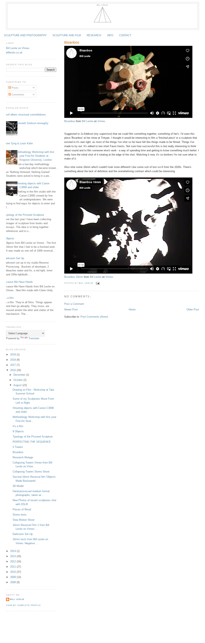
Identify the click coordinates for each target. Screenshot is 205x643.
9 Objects (8, 238)
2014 (13, 551)
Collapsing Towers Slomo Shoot (31, 471)
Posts (14, 87)
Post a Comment (74, 303)
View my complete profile (23, 605)
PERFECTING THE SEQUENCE (32, 441)
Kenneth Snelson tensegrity (32, 123)
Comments (17, 94)
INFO (110, 35)
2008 (13, 582)
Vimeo (101, 121)
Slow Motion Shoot (23, 519)
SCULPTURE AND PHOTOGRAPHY (25, 35)
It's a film (8, 297)
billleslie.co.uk (14, 52)
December (19, 374)
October (18, 379)
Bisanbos (69, 121)
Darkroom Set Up (14, 258)
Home (132, 309)
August (17, 385)
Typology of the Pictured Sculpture (24, 214)
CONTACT (125, 35)
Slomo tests (20, 514)
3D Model (18, 486)
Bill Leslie (87, 121)
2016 (13, 370)
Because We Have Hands (18, 281)
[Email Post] (97, 283)
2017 (13, 364)
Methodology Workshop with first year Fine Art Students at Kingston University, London (35, 155)
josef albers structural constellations (25, 114)
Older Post (193, 309)
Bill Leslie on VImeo (17, 48)
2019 (13, 354)
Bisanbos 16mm (73, 276)
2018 (13, 359)
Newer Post (71, 309)
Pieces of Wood (22, 509)
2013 (13, 556)
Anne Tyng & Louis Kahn (18, 143)
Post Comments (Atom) (94, 316)
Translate (33, 338)
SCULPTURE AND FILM (66, 35)
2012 (13, 561)
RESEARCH (94, 35)
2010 (13, 571)
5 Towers (18, 446)
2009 (13, 577)
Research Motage (23, 457)
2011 (13, 566)
